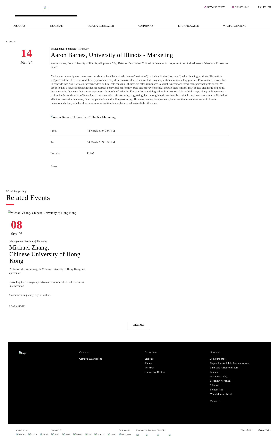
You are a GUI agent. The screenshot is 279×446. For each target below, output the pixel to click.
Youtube (243, 408)
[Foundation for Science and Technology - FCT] (139, 435)
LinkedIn (70, 175)
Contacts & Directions (90, 358)
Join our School (218, 358)
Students (149, 358)
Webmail (214, 385)
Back (11, 41)
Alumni (148, 363)
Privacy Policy (246, 430)
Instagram (228, 408)
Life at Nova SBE (188, 25)
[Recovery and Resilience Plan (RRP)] (150, 435)
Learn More (17, 306)
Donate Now (241, 7)
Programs (56, 25)
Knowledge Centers (155, 372)
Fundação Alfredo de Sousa (224, 367)
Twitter (62, 175)
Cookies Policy (264, 430)
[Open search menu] (267, 14)
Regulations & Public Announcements (229, 363)
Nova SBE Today (216, 7)
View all (138, 325)
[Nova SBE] (116, 12)
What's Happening (234, 25)
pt (264, 7)
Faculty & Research (101, 25)
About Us (19, 25)
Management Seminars (63, 48)
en (259, 7)
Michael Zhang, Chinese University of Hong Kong (44, 254)
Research (149, 367)
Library (214, 372)
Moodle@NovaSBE (220, 380)
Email (78, 175)
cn (269, 7)
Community (146, 25)
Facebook (54, 175)
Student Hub (216, 389)
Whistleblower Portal (221, 394)
